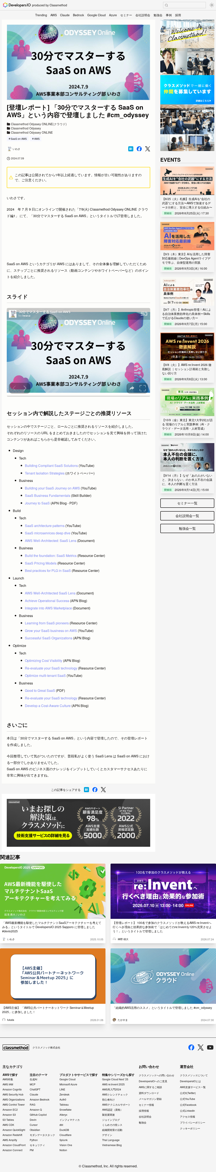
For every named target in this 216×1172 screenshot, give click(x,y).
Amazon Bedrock (39, 1099)
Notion (63, 1150)
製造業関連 (108, 1114)
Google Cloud (96, 15)
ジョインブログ (111, 1119)
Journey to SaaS (37, 503)
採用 (178, 15)
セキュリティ (37, 1145)
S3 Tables (8, 1119)
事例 (169, 15)
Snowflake (65, 1109)
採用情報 (144, 1110)
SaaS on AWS (19, 138)
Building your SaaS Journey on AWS (52, 488)
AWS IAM (8, 1084)
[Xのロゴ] (201, 1047)
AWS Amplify (10, 1140)
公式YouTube (187, 1099)
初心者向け (108, 1099)
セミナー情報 (146, 1104)
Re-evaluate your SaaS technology (51, 668)
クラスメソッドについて (194, 1075)
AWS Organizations (14, 1099)
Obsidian (35, 1130)
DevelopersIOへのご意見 (153, 1081)
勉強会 (158, 15)
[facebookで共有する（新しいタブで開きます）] (139, 148)
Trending (41, 15)
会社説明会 (142, 15)
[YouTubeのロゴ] (210, 1047)
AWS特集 (8, 1079)
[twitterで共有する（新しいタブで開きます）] (147, 149)
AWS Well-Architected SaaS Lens (50, 593)
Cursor (34, 1124)
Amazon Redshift (12, 1135)
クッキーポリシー (190, 1128)
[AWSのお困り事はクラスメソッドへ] (78, 823)
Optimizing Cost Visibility (43, 660)
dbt (61, 1124)
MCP (32, 1084)
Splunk (63, 1140)
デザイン (107, 1135)
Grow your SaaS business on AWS (51, 630)
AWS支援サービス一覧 (193, 1087)
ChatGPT (35, 1089)
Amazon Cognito (12, 1089)
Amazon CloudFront (14, 1145)
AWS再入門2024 (111, 1089)
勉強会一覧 (187, 528)
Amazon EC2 (10, 1109)
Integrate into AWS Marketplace (48, 608)
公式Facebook (188, 1104)
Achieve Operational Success (47, 600)
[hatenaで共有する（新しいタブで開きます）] (130, 148)
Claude (65, 15)
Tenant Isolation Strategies (45, 473)
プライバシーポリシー (192, 1122)
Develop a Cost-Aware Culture (48, 705)
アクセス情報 (187, 1116)
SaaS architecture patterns (45, 525)
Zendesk (64, 1094)
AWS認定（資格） (112, 1109)
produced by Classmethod (49, 5)
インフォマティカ (69, 1119)
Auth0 (62, 1099)
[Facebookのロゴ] (191, 1047)
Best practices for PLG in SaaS (48, 570)
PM (32, 1150)
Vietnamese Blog (112, 1145)
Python (34, 1140)
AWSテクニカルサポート (116, 1104)
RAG (32, 1104)
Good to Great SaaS (40, 690)
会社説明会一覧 (187, 515)
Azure (113, 15)
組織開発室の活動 (112, 1130)
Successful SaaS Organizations (48, 638)
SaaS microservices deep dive (47, 533)
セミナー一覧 (187, 503)
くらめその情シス (112, 1124)
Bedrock (78, 15)
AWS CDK (8, 1124)
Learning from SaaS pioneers (47, 623)
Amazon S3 (9, 1114)
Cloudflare (65, 1135)
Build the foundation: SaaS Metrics (51, 555)
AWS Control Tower (14, 1104)
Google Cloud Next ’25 (115, 1079)
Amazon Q (36, 1109)
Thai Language (111, 1140)
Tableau (64, 1104)
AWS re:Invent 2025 (113, 1084)
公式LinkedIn (187, 1110)
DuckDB (64, 1130)
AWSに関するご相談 (150, 1087)
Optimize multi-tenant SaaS (45, 675)
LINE (62, 1089)
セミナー (126, 15)
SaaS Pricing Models (41, 563)
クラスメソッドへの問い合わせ (156, 1075)
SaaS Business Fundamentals (47, 495)
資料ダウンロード (149, 1093)
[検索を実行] (166, 5)
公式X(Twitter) (188, 1093)
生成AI (33, 1079)
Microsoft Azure (68, 1084)
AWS (53, 15)
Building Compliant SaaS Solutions (51, 465)
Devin (33, 1119)
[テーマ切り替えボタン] (211, 5)
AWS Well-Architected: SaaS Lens (50, 540)
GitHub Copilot (38, 1114)
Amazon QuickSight (14, 1130)
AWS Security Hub (13, 1094)
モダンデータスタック (42, 1135)
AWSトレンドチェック (115, 1094)
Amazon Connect (12, 1150)
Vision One (65, 1145)
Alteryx (63, 1114)
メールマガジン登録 (150, 1099)
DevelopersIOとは (190, 1081)
